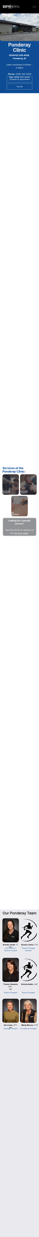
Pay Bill (19, 87)
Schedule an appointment (19, 79)
